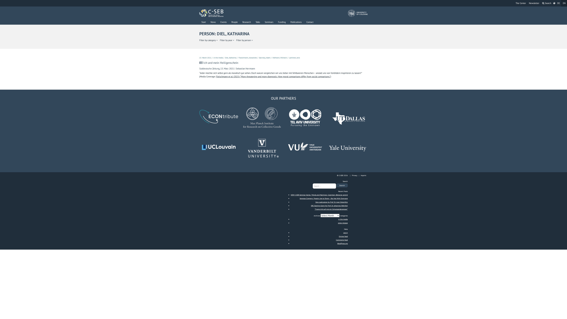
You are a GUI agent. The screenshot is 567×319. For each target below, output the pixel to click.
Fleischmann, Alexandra (248, 58)
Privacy (354, 175)
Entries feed (343, 236)
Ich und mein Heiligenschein (220, 63)
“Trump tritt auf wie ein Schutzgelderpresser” (331, 209)
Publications (296, 22)
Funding (282, 22)
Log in (345, 233)
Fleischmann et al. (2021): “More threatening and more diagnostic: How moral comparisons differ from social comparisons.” (273, 76)
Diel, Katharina (230, 58)
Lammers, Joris (294, 58)
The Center (521, 3)
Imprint (363, 175)
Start (203, 22)
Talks (258, 22)
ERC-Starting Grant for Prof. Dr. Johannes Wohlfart (329, 206)
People (234, 22)
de (558, 3)
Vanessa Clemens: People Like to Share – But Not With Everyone (324, 198)
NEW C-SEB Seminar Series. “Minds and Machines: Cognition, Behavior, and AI (319, 195)
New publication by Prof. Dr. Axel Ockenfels (331, 202)
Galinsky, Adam (264, 58)
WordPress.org (342, 243)
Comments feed (342, 240)
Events (223, 22)
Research (246, 22)
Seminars (269, 22)
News (213, 22)
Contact (309, 22)
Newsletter (534, 3)
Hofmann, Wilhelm (280, 58)
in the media (218, 58)
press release (343, 223)
